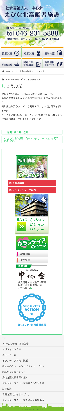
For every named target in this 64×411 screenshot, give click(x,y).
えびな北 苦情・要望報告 (15, 343)
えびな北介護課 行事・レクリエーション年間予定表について (31, 139)
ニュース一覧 (9, 355)
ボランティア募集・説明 (15, 360)
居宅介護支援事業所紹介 (15, 377)
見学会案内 (18, 183)
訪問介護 (7, 388)
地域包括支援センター (14, 371)
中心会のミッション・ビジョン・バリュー (24, 366)
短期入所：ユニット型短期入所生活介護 (23, 383)
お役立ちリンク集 (11, 349)
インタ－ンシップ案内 (24, 190)
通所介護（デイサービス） (16, 394)
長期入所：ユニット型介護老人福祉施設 (23, 400)
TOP (4, 338)
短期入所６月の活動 (17, 132)
